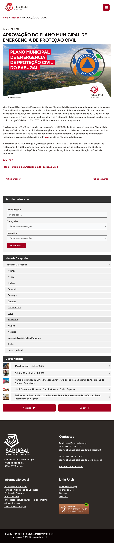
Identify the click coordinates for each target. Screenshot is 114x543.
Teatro (11, 344)
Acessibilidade (11, 496)
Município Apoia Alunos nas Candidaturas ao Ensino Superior (45, 389)
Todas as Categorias (17, 264)
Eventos (12, 301)
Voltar (83, 408)
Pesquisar (15, 245)
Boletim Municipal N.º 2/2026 (29, 373)
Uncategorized (15, 350)
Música (11, 325)
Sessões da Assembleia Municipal (24, 338)
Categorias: (12, 221)
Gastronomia (14, 307)
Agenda (11, 270)
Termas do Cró (66, 489)
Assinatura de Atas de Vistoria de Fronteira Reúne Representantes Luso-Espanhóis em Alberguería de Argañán (58, 397)
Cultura (11, 283)
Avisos (11, 277)
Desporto (12, 289)
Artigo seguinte (102, 179)
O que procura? (15, 209)
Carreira (63, 493)
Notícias (12, 332)
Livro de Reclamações (15, 506)
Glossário (63, 496)
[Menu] (106, 7)
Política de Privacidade (15, 486)
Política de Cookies (13, 493)
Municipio (13, 319)
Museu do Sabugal (68, 486)
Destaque (12, 295)
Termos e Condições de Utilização (21, 489)
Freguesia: (12, 233)
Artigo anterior (12, 179)
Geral (10, 313)
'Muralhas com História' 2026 (29, 366)
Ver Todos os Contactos (71, 466)
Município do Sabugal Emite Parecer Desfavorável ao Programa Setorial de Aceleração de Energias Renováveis (59, 381)
